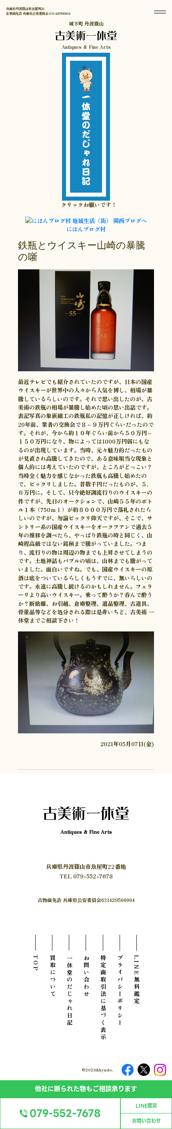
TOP (36, 963)
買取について (52, 976)
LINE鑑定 (146, 1105)
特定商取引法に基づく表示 (103, 998)
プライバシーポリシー (120, 991)
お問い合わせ (146, 1121)
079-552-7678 (65, 1113)
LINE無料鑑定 (136, 980)
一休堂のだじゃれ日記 (69, 991)
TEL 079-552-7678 (86, 876)
